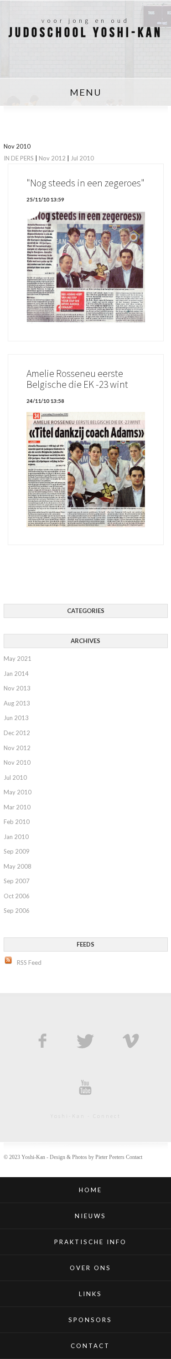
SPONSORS (90, 1319)
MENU (86, 92)
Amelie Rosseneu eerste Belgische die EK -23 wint (77, 379)
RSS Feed (29, 962)
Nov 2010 (17, 762)
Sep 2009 (17, 851)
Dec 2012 (17, 732)
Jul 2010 (82, 158)
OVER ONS (90, 1267)
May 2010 (17, 792)
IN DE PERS (19, 158)
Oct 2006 (17, 896)
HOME (90, 1190)
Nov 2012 (52, 158)
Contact (134, 1157)
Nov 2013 (17, 688)
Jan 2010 (16, 836)
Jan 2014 (16, 673)
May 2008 (17, 866)
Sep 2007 (17, 881)
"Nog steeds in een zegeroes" (85, 183)
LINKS (90, 1293)
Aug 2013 (17, 703)
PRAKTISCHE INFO (90, 1242)
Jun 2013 (16, 717)
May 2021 (17, 658)
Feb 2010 (17, 821)
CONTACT (90, 1345)
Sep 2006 (17, 910)
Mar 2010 (17, 807)
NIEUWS (90, 1216)
